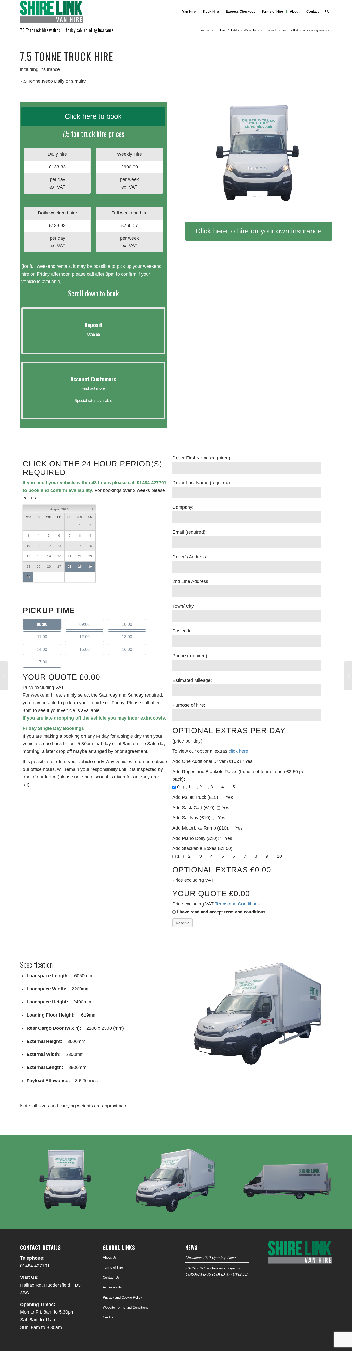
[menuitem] (189, 11)
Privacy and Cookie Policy (122, 1297)
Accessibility (112, 1287)
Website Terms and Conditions (125, 1307)
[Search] (327, 11)
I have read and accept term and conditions (221, 912)
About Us (110, 1257)
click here (238, 751)
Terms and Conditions (238, 904)
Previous (197, 157)
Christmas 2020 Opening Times (210, 1257)
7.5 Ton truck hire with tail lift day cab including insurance (66, 30)
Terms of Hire (113, 1267)
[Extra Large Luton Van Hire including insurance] (4, 675)
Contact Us (111, 1277)
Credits (108, 1317)
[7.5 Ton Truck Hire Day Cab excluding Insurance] (348, 675)
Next (320, 157)
